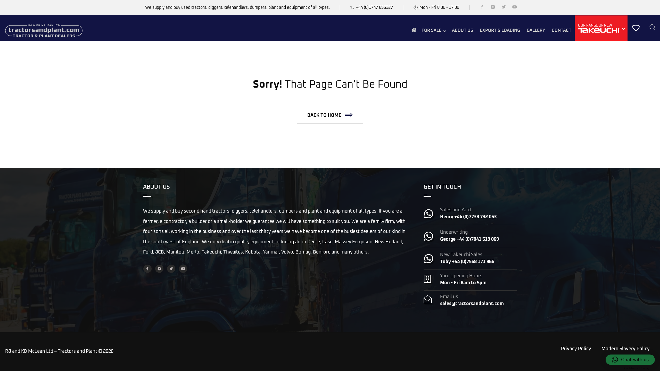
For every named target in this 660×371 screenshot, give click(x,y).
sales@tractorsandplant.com (472, 303)
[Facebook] (482, 8)
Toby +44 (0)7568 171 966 (467, 261)
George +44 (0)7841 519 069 (469, 239)
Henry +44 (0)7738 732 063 (468, 217)
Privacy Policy (576, 349)
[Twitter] (503, 8)
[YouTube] (514, 8)
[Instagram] (493, 8)
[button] (330, 116)
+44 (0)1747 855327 (374, 7)
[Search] (652, 28)
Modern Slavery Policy (625, 349)
